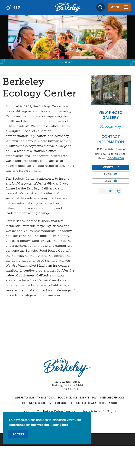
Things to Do (46, 398)
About (113, 403)
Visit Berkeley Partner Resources (56, 411)
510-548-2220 (115, 158)
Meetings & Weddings (36, 403)
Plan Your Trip (63, 403)
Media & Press (91, 411)
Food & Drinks (67, 398)
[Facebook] (102, 191)
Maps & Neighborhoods (108, 398)
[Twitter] (110, 191)
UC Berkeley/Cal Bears (91, 403)
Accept (18, 434)
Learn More (59, 424)
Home (68, 62)
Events (84, 398)
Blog (109, 411)
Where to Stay (24, 398)
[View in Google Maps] (110, 127)
